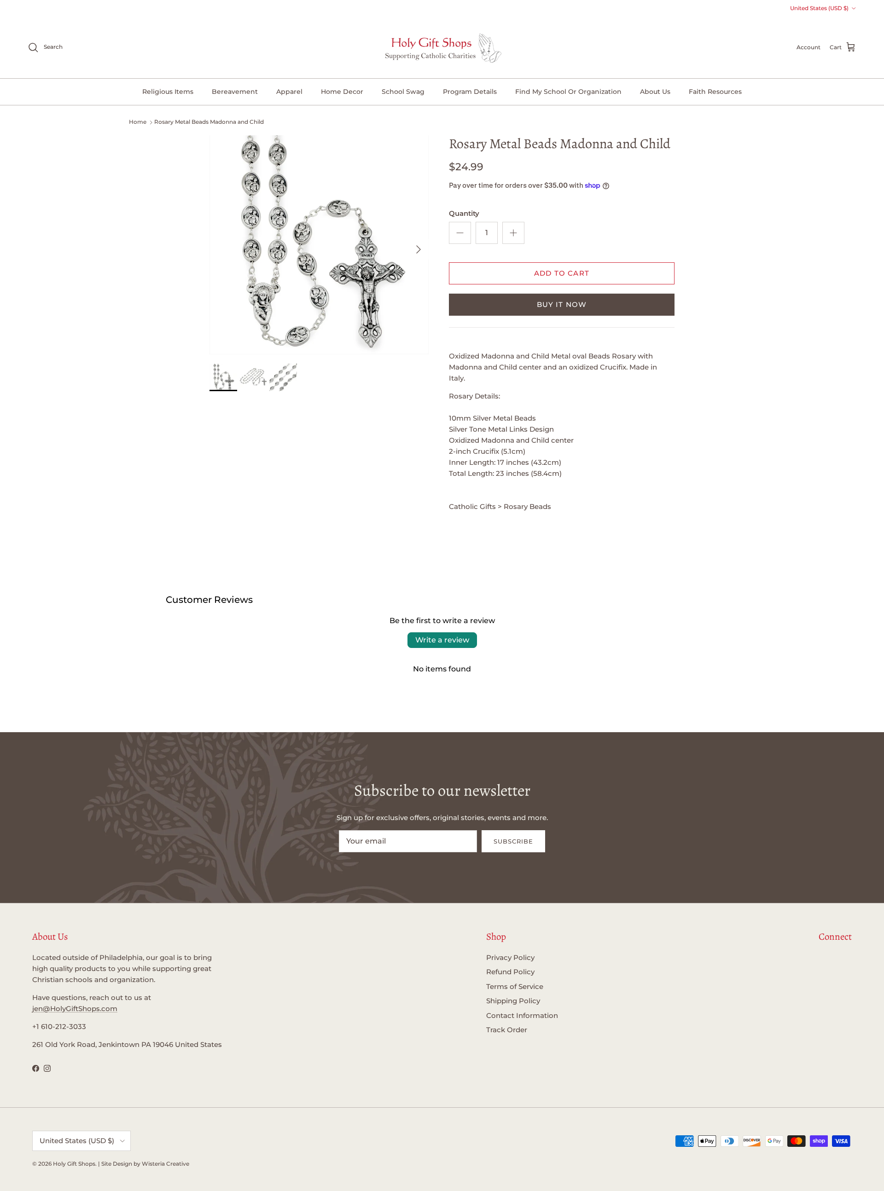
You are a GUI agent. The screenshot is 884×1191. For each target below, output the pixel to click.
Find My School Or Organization (568, 91)
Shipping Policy (513, 1000)
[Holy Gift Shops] (442, 47)
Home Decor (342, 91)
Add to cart (561, 273)
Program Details (470, 91)
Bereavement (235, 91)
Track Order (506, 1029)
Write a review (442, 640)
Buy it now (562, 304)
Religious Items (167, 91)
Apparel (289, 91)
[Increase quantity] (513, 233)
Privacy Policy (510, 957)
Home (137, 121)
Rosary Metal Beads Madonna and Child (209, 121)
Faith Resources (715, 91)
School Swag (403, 91)
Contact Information (522, 1015)
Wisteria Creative (165, 1163)
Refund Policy (510, 971)
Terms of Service (514, 986)
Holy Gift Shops (74, 1163)
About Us (655, 91)
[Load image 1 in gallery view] (319, 244)
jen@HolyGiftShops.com (74, 1008)
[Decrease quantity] (460, 233)
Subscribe (513, 841)
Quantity (464, 213)
